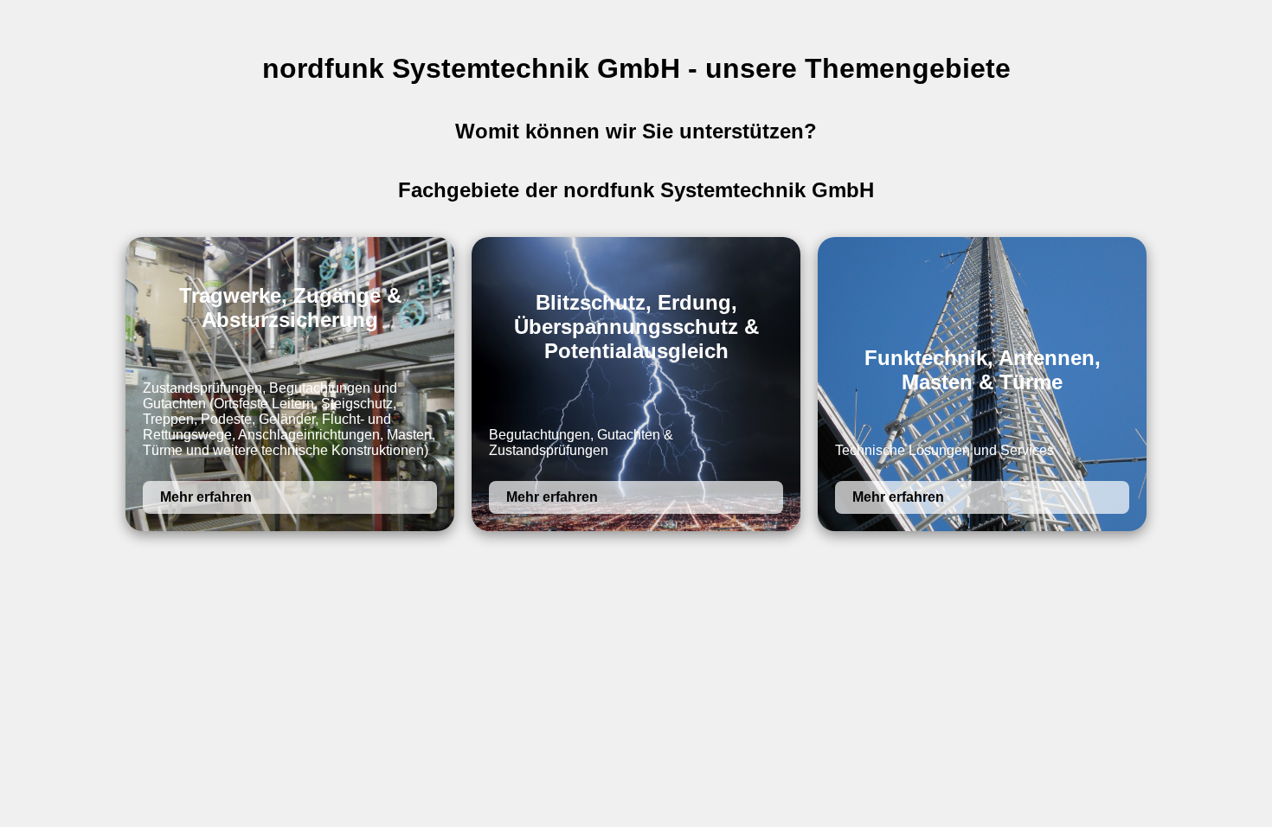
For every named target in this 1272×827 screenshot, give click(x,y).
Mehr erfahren (206, 497)
